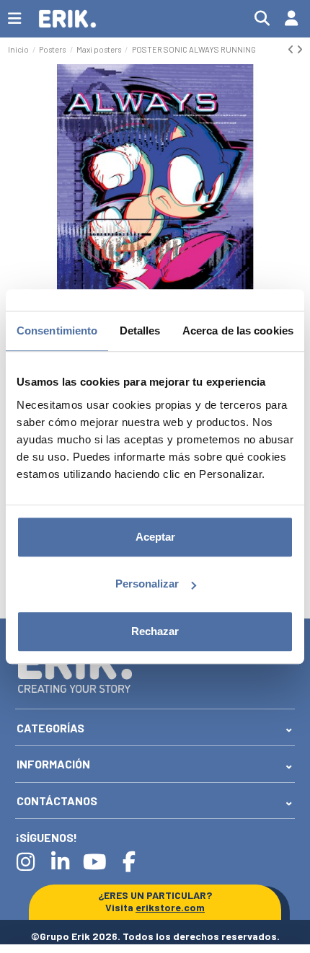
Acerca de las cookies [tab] (237, 330)
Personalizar (147, 583)
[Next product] (299, 49)
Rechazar (155, 631)
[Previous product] (292, 49)
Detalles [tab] (140, 330)
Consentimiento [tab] (57, 330)
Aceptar (155, 537)
